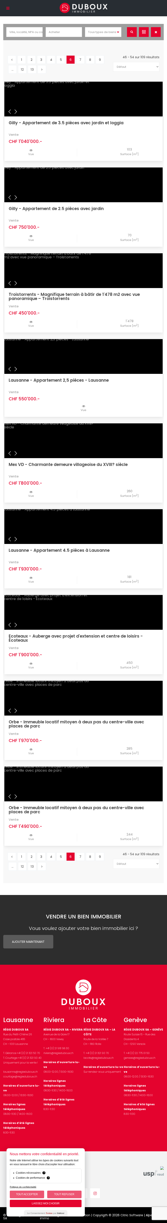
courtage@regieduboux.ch (20, 1076)
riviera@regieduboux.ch (58, 1053)
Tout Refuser (64, 1194)
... (12, 69)
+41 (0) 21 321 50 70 (28, 1053)
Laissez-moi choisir (46, 1203)
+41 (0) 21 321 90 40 (30, 1058)
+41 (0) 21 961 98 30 (57, 1048)
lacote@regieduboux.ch (99, 1058)
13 (32, 69)
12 (22, 69)
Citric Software (131, 1215)
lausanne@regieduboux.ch (20, 1072)
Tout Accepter (27, 1194)
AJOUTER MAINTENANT (28, 942)
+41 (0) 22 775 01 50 (138, 1053)
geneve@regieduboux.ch (139, 1058)
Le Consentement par (45, 1213)
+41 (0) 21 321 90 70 (97, 1053)
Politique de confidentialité (23, 1187)
